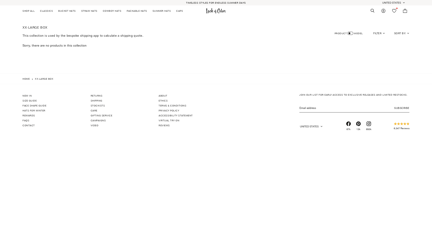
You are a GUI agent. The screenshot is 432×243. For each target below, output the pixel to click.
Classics (46, 10)
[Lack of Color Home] (216, 11)
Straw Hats (89, 10)
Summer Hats (162, 10)
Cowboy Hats (112, 10)
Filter (377, 33)
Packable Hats (137, 10)
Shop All (28, 10)
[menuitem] (29, 10)
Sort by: (400, 33)
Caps (179, 10)
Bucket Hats (67, 10)
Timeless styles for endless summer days (216, 2)
